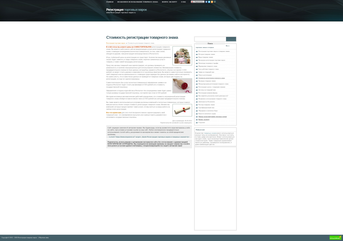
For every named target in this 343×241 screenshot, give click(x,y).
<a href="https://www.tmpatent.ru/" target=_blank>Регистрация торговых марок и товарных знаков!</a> (149, 137)
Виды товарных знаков (205, 57)
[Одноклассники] (212, 2)
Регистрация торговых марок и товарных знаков (214, 51)
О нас (183, 2)
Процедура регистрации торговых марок (211, 60)
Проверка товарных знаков (207, 81)
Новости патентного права (207, 113)
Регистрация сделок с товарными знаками (211, 87)
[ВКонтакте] (206, 2)
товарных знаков (210, 133)
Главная (109, 2)
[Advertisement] (155, 29)
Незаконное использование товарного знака (137, 2)
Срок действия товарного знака (208, 69)
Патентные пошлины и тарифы (208, 63)
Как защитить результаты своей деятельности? (213, 96)
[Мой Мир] (214, 2)
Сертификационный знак (206, 107)
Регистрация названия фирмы (207, 93)
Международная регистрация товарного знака (213, 84)
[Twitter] (209, 2)
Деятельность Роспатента (206, 101)
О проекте (201, 122)
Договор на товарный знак (207, 90)
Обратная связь (44, 237)
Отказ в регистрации (205, 75)
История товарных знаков (206, 54)
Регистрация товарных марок (27, 237)
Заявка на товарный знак (206, 72)
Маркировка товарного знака (207, 66)
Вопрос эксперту (169, 2)
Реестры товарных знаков (206, 104)
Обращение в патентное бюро (208, 110)
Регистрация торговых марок (115, 43)
